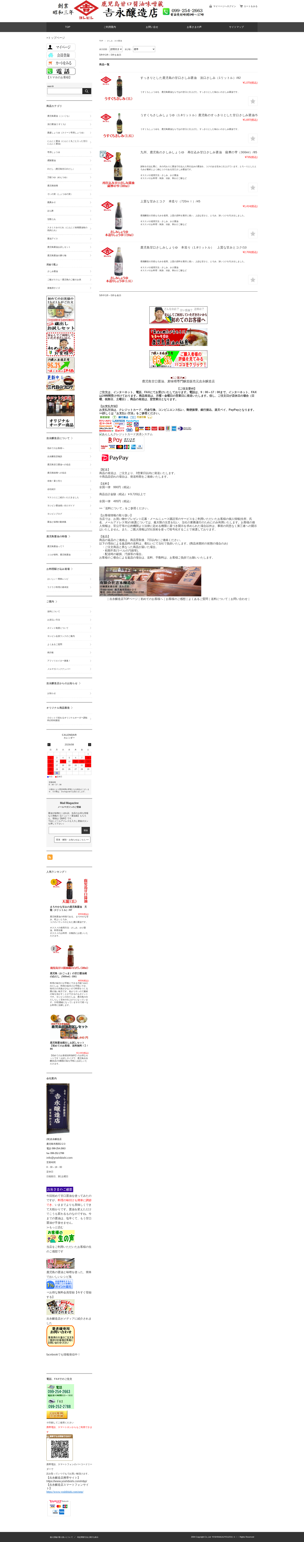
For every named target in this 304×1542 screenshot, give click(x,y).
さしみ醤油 (52, 271)
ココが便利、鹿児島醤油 (59, 554)
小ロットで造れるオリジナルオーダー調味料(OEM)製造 (67, 719)
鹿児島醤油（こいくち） (59, 116)
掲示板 (50, 652)
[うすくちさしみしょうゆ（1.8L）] (118, 125)
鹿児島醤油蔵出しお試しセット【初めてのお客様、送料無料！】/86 (69, 1045)
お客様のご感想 (176, 598)
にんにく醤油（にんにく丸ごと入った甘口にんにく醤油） (67, 142)
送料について (53, 611)
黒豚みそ (51, 202)
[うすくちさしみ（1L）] (118, 88)
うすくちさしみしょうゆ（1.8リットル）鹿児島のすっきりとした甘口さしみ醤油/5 (199, 115)
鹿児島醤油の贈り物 (56, 255)
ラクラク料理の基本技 (57, 587)
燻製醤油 (51, 160)
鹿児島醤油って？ (55, 546)
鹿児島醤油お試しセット (59, 247)
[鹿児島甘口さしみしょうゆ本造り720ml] (118, 218)
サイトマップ (236, 27)
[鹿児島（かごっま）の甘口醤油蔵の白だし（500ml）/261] (69, 957)
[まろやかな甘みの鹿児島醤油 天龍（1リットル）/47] (69, 891)
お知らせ (51, 693)
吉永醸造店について (58, 438)
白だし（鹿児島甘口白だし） (61, 169)
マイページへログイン (224, 6)
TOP (67, 27)
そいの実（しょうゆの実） (60, 194)
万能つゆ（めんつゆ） (57, 177)
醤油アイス (52, 238)
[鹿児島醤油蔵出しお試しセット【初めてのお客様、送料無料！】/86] (69, 1026)
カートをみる (251, 6)
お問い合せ (152, 27)
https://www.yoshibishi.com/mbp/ (66, 1481)
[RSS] (50, 857)
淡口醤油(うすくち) (56, 124)
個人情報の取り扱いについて (61, 1537)
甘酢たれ (51, 219)
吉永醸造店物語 (54, 456)
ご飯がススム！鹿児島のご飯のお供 (64, 279)
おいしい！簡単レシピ (57, 579)
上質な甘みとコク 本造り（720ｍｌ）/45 (170, 201)
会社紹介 (51, 489)
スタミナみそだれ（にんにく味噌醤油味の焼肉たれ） (67, 229)
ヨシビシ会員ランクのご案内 (61, 636)
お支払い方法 (53, 620)
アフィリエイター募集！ (59, 661)
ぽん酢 (50, 211)
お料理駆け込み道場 (58, 568)
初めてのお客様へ (55, 448)
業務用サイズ (53, 288)
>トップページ (55, 37)
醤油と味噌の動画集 (56, 522)
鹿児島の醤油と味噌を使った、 (66, 1272)
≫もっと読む (54, 1227)
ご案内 (50, 601)
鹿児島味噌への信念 (56, 473)
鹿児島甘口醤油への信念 (59, 464)
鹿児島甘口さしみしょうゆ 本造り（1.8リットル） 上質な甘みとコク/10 (193, 247)
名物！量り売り (54, 481)
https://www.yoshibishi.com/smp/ (64, 1491)
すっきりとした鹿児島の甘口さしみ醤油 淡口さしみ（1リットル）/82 (190, 78)
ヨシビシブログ (54, 514)
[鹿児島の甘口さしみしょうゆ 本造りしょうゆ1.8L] (118, 264)
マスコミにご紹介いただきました (63, 497)
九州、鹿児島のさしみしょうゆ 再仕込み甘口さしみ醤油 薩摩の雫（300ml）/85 (198, 152)
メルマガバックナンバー (59, 669)
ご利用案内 (110, 27)
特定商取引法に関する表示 (87, 1537)
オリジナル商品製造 (58, 707)
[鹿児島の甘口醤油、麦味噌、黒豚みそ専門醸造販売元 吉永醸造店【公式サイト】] (76, 19)
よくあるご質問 (198, 598)
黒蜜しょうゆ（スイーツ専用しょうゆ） (66, 132)
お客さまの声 (194, 27)
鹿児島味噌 (52, 185)
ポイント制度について (57, 628)
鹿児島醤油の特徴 (56, 536)
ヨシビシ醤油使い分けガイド (61, 505)
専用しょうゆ (53, 152)
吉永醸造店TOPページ (123, 598)
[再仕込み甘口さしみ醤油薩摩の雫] (118, 169)
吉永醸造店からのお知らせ (62, 683)
